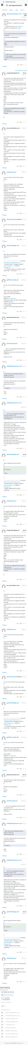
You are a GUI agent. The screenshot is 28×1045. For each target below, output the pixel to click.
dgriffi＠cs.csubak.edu (12, 280)
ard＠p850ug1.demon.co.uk (13, 366)
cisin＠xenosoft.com (12, 219)
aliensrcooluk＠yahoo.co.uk (14, 13)
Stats (16, 10)
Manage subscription (8, 994)
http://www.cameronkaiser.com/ (12, 262)
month (22, 10)
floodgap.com (7, 267)
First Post (4, 10)
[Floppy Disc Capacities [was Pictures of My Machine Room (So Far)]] (26, 5)
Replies (11, 10)
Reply (5, 66)
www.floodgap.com (9, 265)
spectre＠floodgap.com (12, 245)
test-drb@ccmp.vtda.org (7, 992)
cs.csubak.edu (12, 298)
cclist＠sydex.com (11, 172)
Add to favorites (7, 1002)
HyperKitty (13, 1043)
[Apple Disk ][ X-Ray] (2, 5)
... (4, 29)
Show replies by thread (21, 70)
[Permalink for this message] (26, 65)
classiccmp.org (10, 2)
